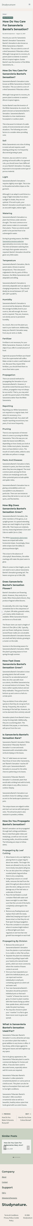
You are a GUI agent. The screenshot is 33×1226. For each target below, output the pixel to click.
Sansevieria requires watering (13, 241)
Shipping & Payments (9, 1198)
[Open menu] (29, 4)
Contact (5, 1182)
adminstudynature (9, 34)
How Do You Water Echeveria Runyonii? (8, 1118)
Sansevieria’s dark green (18, 538)
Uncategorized (8, 17)
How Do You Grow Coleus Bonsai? (24, 1117)
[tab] (13, 1157)
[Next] (28, 1148)
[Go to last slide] (4, 1148)
